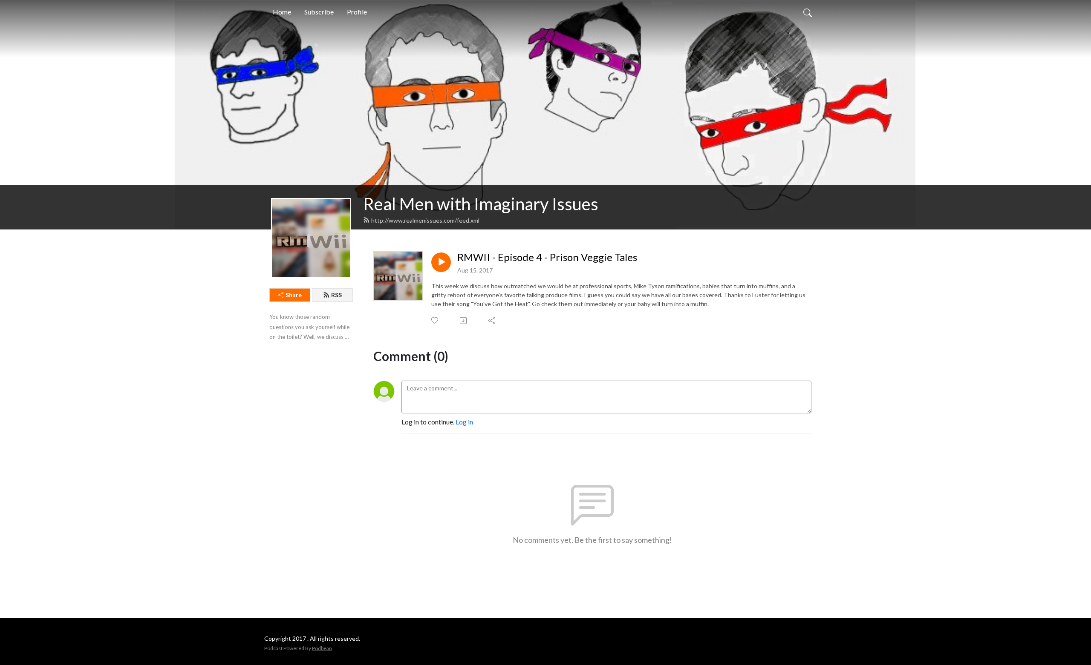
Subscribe (319, 12)
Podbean (322, 648)
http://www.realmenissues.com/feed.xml (425, 220)
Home (282, 12)
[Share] (492, 320)
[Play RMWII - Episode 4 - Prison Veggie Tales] (441, 262)
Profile (357, 12)
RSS (336, 294)
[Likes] (435, 320)
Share (294, 294)
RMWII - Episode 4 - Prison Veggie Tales (547, 257)
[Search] (807, 11)
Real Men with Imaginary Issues (480, 204)
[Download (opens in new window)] (464, 320)
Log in (464, 422)
